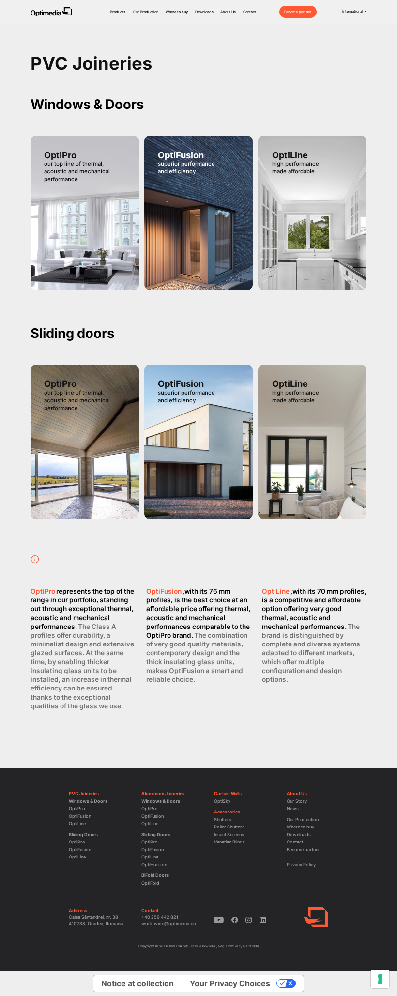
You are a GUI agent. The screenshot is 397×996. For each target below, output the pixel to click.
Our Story (297, 801)
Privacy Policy (301, 864)
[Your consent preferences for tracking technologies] (380, 979)
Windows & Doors (88, 801)
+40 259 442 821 (159, 916)
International (352, 11)
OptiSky (222, 801)
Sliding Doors (83, 834)
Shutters (222, 819)
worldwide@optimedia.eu (168, 923)
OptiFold (150, 883)
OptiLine (77, 823)
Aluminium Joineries (162, 793)
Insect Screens (229, 834)
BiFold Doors (155, 875)
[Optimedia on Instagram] (248, 920)
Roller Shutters (229, 826)
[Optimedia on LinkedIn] (263, 920)
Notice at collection (137, 983)
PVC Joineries (84, 793)
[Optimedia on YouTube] (219, 920)
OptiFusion (80, 816)
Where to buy (177, 12)
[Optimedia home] (51, 12)
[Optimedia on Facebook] (234, 920)
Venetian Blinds (229, 841)
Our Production (145, 12)
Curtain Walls (228, 793)
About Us (228, 12)
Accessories (227, 811)
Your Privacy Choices (230, 983)
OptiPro (77, 808)
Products (117, 12)
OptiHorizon (154, 864)
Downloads (204, 12)
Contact (249, 12)
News (293, 808)
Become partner (297, 12)
